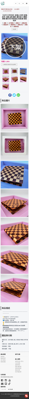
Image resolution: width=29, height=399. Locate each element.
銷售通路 (3, 362)
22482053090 (7, 11)
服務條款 (17, 365)
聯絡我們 (3, 358)
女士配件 (16, 9)
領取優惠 (11, 389)
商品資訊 (14, 29)
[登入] (15, 3)
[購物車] (23, 3)
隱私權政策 (18, 366)
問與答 (2, 356)
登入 (22, 361)
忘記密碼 (17, 363)
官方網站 (3, 360)
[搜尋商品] (19, 3)
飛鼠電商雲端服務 (14, 395)
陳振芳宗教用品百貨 (6, 9)
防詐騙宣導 (18, 372)
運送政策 (17, 370)
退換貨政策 (18, 368)
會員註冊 (17, 361)
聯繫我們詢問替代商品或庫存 (10, 64)
